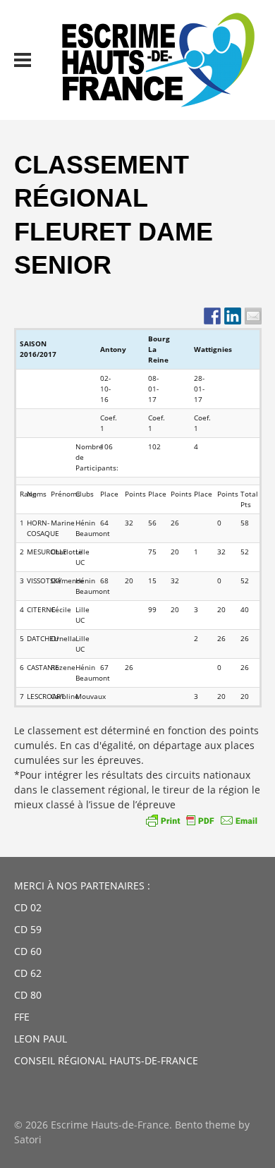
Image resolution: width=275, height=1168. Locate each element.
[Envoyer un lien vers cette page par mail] (253, 316)
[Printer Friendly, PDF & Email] (202, 820)
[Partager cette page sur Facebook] (212, 316)
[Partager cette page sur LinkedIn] (232, 316)
